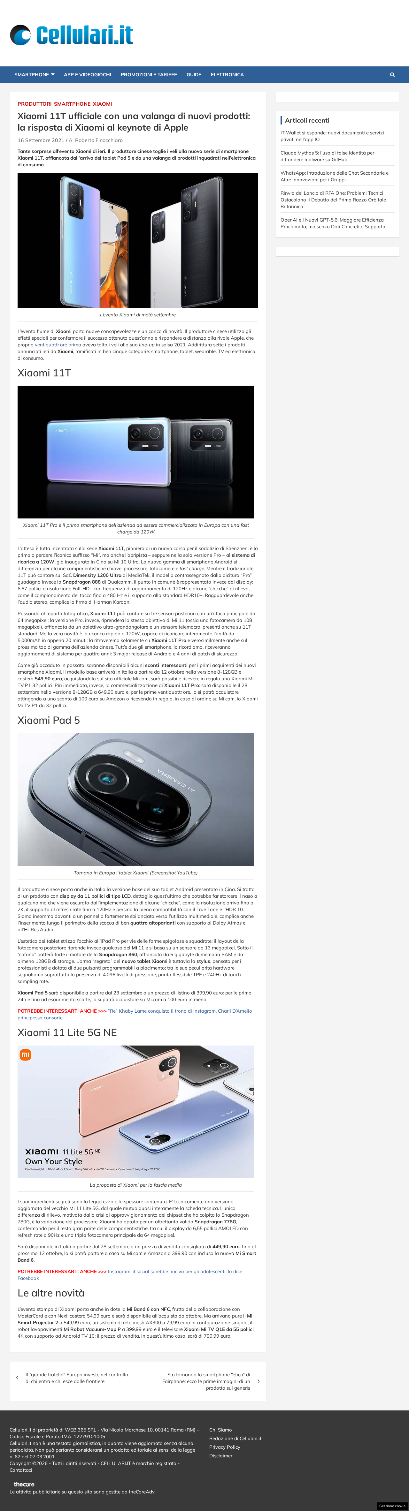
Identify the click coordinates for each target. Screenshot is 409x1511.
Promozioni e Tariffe (149, 75)
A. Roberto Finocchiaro (96, 140)
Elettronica (227, 75)
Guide (194, 75)
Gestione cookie (392, 1506)
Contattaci (21, 1470)
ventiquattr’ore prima (58, 345)
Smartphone (31, 75)
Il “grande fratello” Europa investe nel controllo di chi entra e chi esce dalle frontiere (77, 1377)
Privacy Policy (224, 1447)
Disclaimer (220, 1456)
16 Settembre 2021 (41, 140)
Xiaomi (102, 104)
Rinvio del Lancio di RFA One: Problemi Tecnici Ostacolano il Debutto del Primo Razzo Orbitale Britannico (333, 199)
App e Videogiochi (87, 75)
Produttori (35, 104)
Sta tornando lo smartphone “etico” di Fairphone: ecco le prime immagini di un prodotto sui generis (206, 1381)
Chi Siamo (220, 1430)
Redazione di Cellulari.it (235, 1438)
